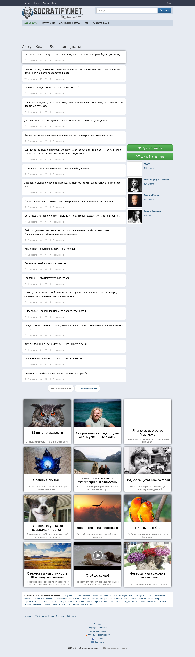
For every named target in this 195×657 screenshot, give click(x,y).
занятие (142, 598)
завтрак (103, 598)
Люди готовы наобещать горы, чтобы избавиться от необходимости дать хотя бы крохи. (73, 327)
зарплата (28, 601)
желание (104, 595)
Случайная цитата (69, 22)
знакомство (152, 601)
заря (37, 601)
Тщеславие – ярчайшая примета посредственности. (55, 311)
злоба (118, 601)
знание (27, 604)
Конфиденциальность (97, 627)
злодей (126, 601)
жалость (87, 595)
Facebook (99, 638)
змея (142, 601)
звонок (71, 601)
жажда (78, 595)
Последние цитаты (97, 631)
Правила (97, 624)
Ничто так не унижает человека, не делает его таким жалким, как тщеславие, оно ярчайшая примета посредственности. (72, 71)
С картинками (101, 22)
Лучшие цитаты (152, 148)
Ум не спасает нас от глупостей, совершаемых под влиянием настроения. (68, 201)
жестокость (160, 595)
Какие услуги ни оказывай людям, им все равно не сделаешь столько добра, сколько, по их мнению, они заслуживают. (70, 294)
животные (39, 598)
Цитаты (27, 3)
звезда (62, 601)
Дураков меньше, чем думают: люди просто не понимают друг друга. (66, 120)
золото (46, 604)
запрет (158, 598)
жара (95, 595)
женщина (140, 595)
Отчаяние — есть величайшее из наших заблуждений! (57, 168)
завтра (95, 598)
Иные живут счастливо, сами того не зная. (50, 248)
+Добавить (30, 22)
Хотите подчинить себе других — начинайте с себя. (55, 344)
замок (133, 598)
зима (106, 601)
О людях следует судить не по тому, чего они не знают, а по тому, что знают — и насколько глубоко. (73, 104)
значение (37, 604)
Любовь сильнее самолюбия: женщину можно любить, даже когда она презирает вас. (73, 184)
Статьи (37, 3)
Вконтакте (99, 641)
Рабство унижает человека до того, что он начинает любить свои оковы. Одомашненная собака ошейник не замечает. (67, 232)
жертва (149, 595)
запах (150, 598)
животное (28, 598)
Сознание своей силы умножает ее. (45, 263)
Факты (46, 3)
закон (126, 598)
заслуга (44, 601)
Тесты (54, 3)
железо (113, 595)
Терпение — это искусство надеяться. (47, 278)
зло (111, 601)
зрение (75, 604)
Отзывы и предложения (99, 634)
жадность (68, 595)
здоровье (80, 601)
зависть (86, 598)
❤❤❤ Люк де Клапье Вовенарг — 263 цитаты (56, 616)
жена (131, 595)
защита (53, 601)
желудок (123, 595)
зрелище (56, 604)
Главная (28, 616)
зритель (84, 604)
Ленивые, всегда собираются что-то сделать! (51, 87)
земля (89, 601)
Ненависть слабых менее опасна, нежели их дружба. (56, 373)
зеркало (98, 601)
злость (135, 601)
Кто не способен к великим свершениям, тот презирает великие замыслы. (68, 135)
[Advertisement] (97, 35)
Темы (86, 22)
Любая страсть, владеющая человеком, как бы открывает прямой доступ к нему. (72, 54)
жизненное (62, 598)
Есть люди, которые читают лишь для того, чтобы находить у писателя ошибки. (72, 215)
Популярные (48, 22)
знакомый (163, 601)
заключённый (116, 598)
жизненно (50, 598)
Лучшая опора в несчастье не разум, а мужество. (54, 358)
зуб (91, 604)
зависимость (75, 598)
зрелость (66, 604)
